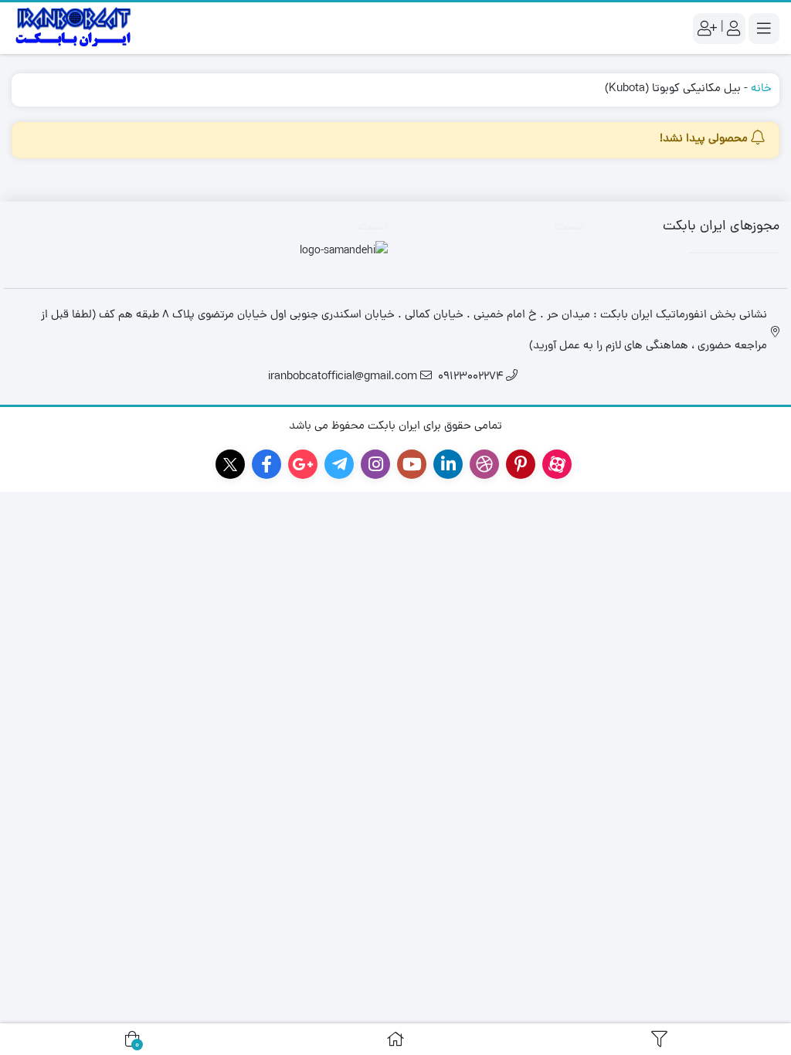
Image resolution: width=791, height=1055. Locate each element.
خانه (761, 89)
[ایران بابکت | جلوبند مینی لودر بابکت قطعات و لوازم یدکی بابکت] (73, 28)
